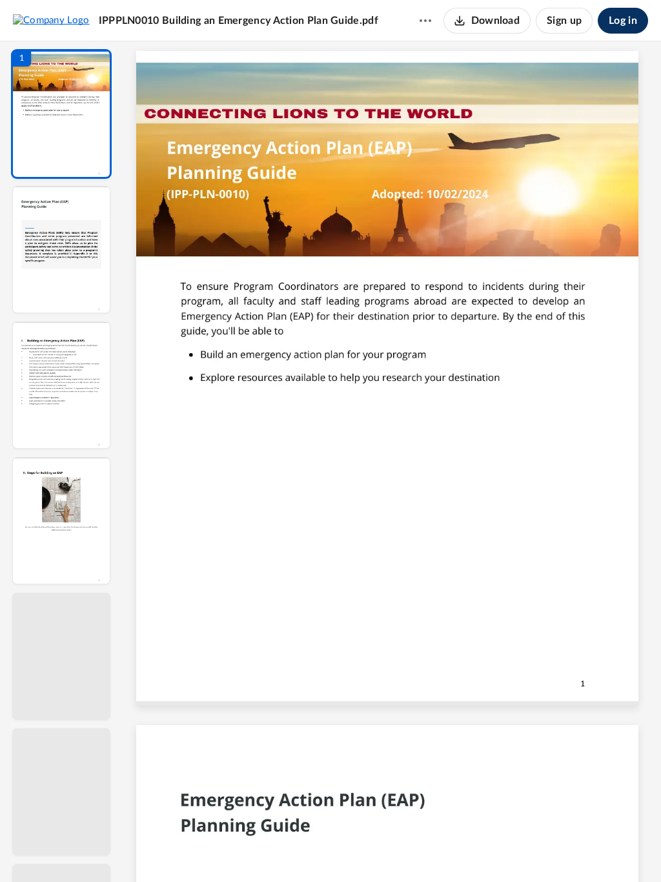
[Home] (51, 20)
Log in (623, 20)
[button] (61, 114)
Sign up (564, 20)
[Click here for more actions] (425, 21)
